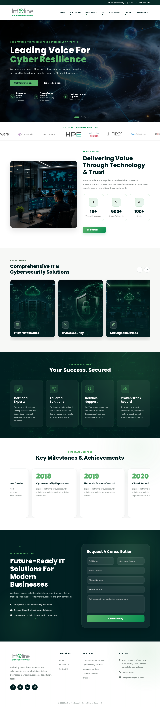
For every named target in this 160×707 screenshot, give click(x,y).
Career (128, 12)
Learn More (92, 229)
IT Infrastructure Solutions (94, 660)
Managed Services (91, 669)
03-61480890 (144, 2)
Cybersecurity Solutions (93, 665)
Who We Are (75, 12)
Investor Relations (111, 12)
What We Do (91, 12)
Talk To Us (52, 87)
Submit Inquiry (115, 618)
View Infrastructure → (25, 87)
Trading (86, 678)
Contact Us (142, 12)
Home (62, 12)
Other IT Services (90, 673)
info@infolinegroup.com (121, 2)
